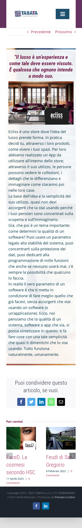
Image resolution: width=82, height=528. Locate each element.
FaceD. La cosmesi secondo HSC (20, 464)
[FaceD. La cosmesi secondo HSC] (21, 429)
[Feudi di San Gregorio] (61, 429)
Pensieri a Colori (65, 497)
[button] (9, 456)
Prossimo (63, 31)
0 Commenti (18, 481)
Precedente (41, 31)
